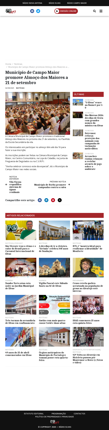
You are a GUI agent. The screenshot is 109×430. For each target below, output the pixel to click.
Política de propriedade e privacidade (54, 416)
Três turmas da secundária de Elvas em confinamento (20, 321)
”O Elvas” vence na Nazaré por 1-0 (94, 105)
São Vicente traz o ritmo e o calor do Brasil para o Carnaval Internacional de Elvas (20, 250)
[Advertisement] (54, 38)
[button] (57, 11)
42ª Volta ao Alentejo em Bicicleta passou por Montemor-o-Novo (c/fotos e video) (88, 358)
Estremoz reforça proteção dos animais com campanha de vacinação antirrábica (92, 141)
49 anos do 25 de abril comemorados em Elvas (18, 353)
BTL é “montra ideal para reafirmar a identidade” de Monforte (87, 248)
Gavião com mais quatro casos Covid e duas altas (52, 321)
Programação (59, 413)
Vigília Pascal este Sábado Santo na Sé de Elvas (53, 284)
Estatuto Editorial (34, 413)
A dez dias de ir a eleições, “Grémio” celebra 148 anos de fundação (53, 248)
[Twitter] (38, 11)
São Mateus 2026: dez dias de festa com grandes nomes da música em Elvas (94, 120)
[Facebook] (32, 11)
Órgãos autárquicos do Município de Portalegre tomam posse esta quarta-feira (53, 356)
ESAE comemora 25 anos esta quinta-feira (86, 321)
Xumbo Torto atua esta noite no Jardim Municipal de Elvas (19, 286)
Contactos (79, 413)
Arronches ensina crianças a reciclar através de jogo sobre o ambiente (93, 162)
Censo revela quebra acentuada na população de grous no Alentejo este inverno (88, 287)
